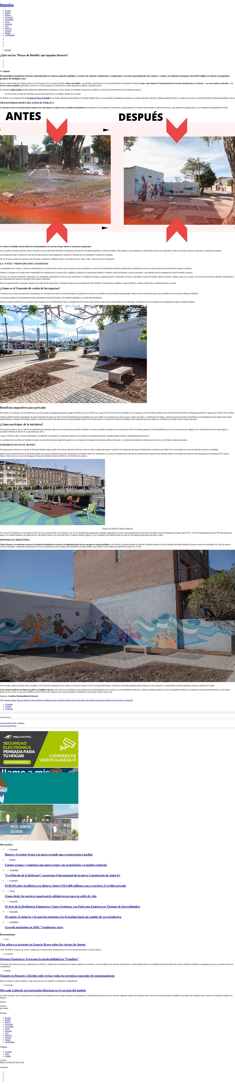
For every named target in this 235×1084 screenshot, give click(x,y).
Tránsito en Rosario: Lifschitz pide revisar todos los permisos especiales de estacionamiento (57, 975)
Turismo (8, 31)
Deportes (8, 24)
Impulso (7, 5)
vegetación (128, 700)
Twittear (8, 707)
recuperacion (100, 700)
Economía (9, 17)
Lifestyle (8, 28)
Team (7, 1054)
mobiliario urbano (50, 700)
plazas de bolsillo (87, 700)
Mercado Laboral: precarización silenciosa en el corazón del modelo (43, 990)
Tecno (7, 22)
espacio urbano (10, 700)
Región (8, 13)
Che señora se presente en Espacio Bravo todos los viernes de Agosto (42, 944)
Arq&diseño (9, 35)
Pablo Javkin (71, 700)
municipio (61, 700)
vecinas (115, 700)
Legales (8, 1056)
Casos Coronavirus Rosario (8, 726)
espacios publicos (23, 700)
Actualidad (9, 20)
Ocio (7, 26)
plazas (78, 700)
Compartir (9, 704)
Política (8, 15)
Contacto (8, 1052)
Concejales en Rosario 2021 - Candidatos (12, 723)
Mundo (8, 33)
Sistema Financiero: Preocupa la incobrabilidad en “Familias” (39, 959)
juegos (33, 700)
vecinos (121, 700)
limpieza (39, 700)
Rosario (8, 11)
